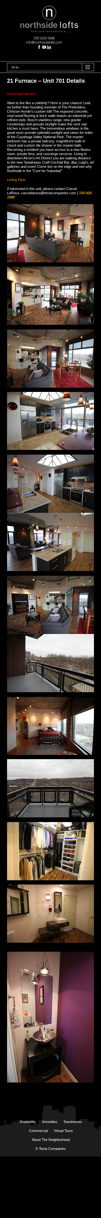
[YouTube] (44, 47)
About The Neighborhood (51, 1140)
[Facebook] (39, 47)
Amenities (49, 1122)
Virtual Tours (63, 1131)
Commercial (38, 1131)
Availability (28, 1122)
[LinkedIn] (49, 47)
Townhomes (72, 1122)
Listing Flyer (16, 180)
